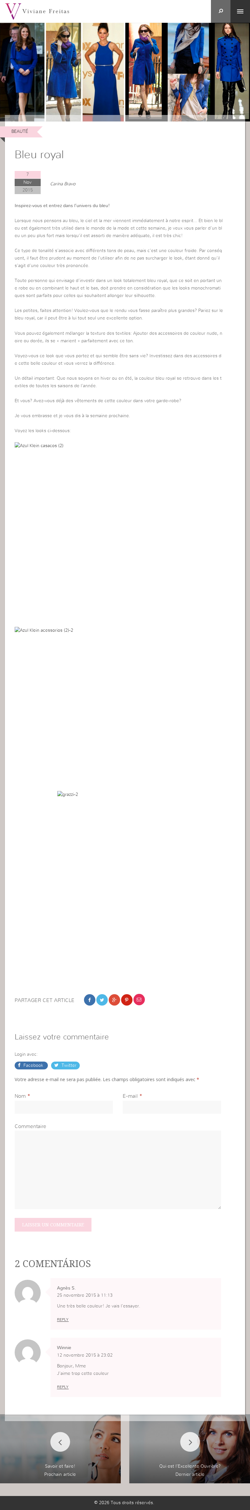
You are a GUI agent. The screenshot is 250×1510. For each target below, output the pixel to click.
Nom (20, 1096)
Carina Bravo (63, 184)
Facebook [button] (33, 1065)
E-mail (130, 1096)
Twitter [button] (68, 1065)
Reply (63, 1319)
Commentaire (30, 1126)
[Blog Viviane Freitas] (37, 11)
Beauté (19, 131)
